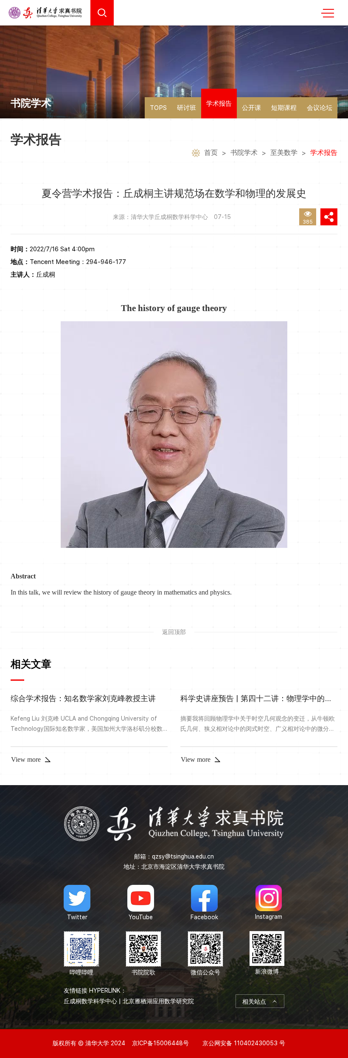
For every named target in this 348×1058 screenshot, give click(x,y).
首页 (211, 153)
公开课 (251, 108)
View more (26, 759)
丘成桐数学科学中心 (90, 1001)
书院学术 (244, 153)
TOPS (158, 108)
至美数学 (283, 153)
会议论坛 (319, 108)
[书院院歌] (143, 954)
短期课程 (284, 108)
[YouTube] (140, 902)
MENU (327, 13)
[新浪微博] (267, 954)
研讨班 (186, 108)
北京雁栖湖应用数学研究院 (158, 1001)
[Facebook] (204, 902)
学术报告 (219, 103)
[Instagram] (268, 902)
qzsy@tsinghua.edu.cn (183, 856)
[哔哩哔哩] (81, 954)
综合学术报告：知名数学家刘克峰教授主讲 (83, 698)
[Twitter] (77, 902)
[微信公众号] (205, 954)
